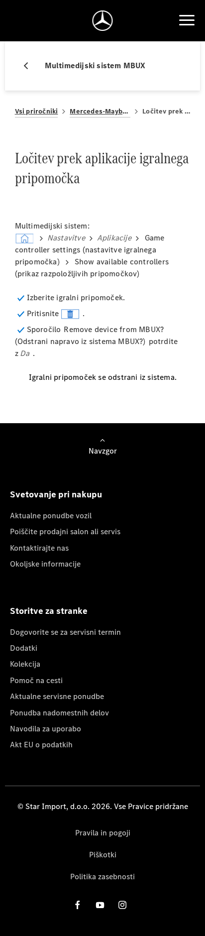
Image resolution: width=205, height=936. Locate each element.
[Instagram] (122, 905)
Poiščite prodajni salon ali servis (65, 531)
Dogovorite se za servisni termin (65, 632)
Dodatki (23, 648)
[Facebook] (78, 905)
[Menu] (186, 20)
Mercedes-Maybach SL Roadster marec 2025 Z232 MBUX (100, 111)
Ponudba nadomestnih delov (59, 712)
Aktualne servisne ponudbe (57, 696)
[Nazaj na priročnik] (30, 66)
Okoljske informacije (45, 564)
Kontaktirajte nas (39, 548)
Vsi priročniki (36, 111)
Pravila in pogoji (102, 832)
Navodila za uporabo (45, 728)
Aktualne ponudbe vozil (51, 515)
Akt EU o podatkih (41, 744)
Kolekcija (25, 664)
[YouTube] (100, 905)
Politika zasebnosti (102, 876)
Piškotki (102, 854)
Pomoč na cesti (36, 680)
